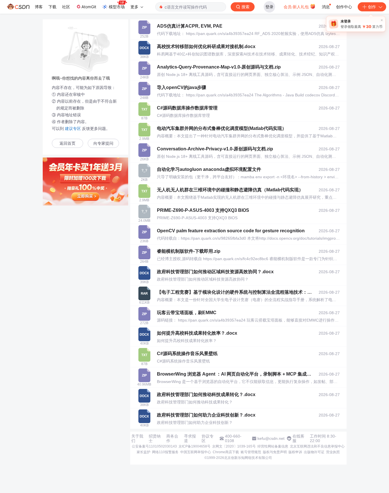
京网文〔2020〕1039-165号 (234, 446)
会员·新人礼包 (297, 6)
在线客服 (298, 438)
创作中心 (344, 6)
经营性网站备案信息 (272, 446)
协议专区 (208, 438)
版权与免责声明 (275, 452)
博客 (39, 6)
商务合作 (172, 438)
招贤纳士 (155, 438)
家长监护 (143, 452)
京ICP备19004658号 (194, 446)
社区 (66, 6)
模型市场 (117, 6)
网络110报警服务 (165, 452)
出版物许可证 (314, 452)
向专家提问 (103, 143)
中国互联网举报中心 (195, 452)
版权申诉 (295, 452)
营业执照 (333, 452)
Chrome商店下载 (226, 452)
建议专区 (73, 128)
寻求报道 (190, 438)
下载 (52, 6)
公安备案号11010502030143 (154, 446)
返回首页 (67, 143)
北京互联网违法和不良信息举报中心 (317, 446)
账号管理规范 (251, 452)
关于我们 (137, 438)
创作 (372, 6)
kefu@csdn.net (270, 438)
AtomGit (88, 6)
